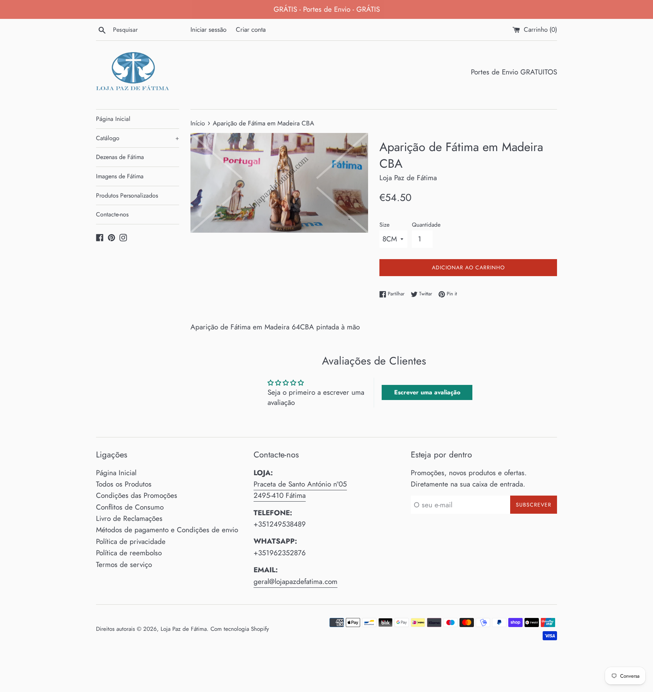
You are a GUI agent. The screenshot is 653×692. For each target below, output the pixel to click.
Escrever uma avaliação (427, 392)
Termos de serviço (124, 564)
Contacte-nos (112, 214)
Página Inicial (113, 118)
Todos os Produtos (124, 484)
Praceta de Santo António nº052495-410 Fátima (300, 489)
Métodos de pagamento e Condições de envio (167, 530)
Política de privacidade (131, 541)
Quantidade (426, 225)
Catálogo (137, 138)
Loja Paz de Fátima (184, 629)
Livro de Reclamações (129, 518)
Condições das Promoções (136, 495)
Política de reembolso (129, 553)
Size (384, 225)
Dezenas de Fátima (120, 157)
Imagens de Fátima (120, 176)
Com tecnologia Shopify (239, 629)
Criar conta (251, 29)
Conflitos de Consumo (130, 507)
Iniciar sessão (208, 29)
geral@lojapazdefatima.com (295, 581)
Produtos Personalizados (127, 195)
